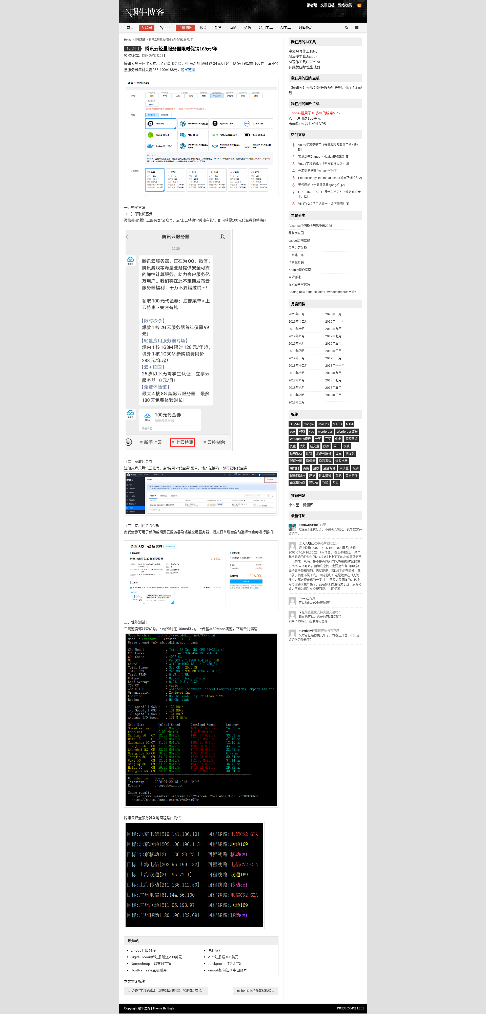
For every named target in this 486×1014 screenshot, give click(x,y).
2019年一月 (333, 358)
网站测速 (295, 277)
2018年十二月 (298, 365)
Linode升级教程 (143, 950)
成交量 (314, 446)
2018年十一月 (335, 365)
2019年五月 (333, 343)
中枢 (338, 439)
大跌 (303, 446)
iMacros (323, 424)
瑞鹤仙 (294, 468)
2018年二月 (297, 402)
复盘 (293, 446)
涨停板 (310, 461)
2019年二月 (297, 358)
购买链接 (188, 70)
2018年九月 (333, 373)
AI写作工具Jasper (303, 56)
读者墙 (312, 5)
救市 (336, 446)
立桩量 (344, 468)
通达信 (313, 483)
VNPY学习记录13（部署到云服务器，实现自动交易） (166, 990)
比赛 (309, 453)
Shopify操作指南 (300, 270)
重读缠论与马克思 (327, 631)
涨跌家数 (325, 461)
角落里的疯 (297, 483)
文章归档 (327, 5)
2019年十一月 (335, 321)
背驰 (338, 475)
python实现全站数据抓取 (256, 990)
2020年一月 (333, 314)
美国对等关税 (298, 248)
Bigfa (170, 1008)
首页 (130, 28)
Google (309, 424)
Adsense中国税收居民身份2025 (310, 226)
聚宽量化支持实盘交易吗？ (323, 612)
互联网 (146, 28)
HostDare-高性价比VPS (307, 124)
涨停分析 (296, 461)
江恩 (338, 453)
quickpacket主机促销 (224, 964)
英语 (247, 28)
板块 (346, 446)
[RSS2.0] (359, 6)
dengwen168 (153, 55)
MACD (337, 424)
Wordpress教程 (347, 431)
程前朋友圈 (296, 233)
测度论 (350, 453)
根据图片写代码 (299, 284)
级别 (356, 468)
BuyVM (295, 424)
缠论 (232, 28)
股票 (203, 28)
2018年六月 (297, 388)
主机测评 (185, 28)
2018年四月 (297, 395)
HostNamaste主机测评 (149, 970)
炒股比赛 (341, 461)
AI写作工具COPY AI (304, 62)
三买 (328, 439)
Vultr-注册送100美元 (305, 118)
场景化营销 (296, 262)
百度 (306, 468)
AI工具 (285, 28)
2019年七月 (333, 336)
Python (165, 28)
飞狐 (325, 483)
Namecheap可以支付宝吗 (151, 964)
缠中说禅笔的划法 (326, 543)
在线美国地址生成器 (304, 67)
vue (311, 431)
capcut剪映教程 (299, 240)
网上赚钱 (325, 475)
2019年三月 (333, 351)
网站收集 (345, 5)
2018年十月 (297, 373)
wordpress (325, 431)
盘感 (316, 468)
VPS (302, 431)
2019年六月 (297, 343)
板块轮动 (296, 453)
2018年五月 (333, 388)
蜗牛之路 (153, 11)
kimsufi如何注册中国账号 (227, 970)
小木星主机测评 (301, 505)
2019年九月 (333, 329)
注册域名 (215, 950)
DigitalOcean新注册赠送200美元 (156, 957)
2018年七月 (333, 380)
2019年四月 (297, 351)
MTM (349, 424)
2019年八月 (297, 336)
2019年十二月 (298, 321)
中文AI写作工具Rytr (304, 51)
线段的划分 (297, 475)
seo (292, 431)
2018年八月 (297, 380)
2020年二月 (297, 314)
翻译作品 (305, 28)
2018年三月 (333, 395)
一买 (318, 439)
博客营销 (351, 439)
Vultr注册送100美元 (223, 957)
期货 (218, 28)
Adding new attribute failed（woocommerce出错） (323, 292)
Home (127, 39)
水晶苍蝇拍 (323, 453)
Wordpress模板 (300, 439)
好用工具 (266, 28)
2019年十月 (297, 329)
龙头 (335, 483)
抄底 (326, 446)
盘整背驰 (329, 468)
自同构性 (352, 475)
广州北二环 (296, 255)
